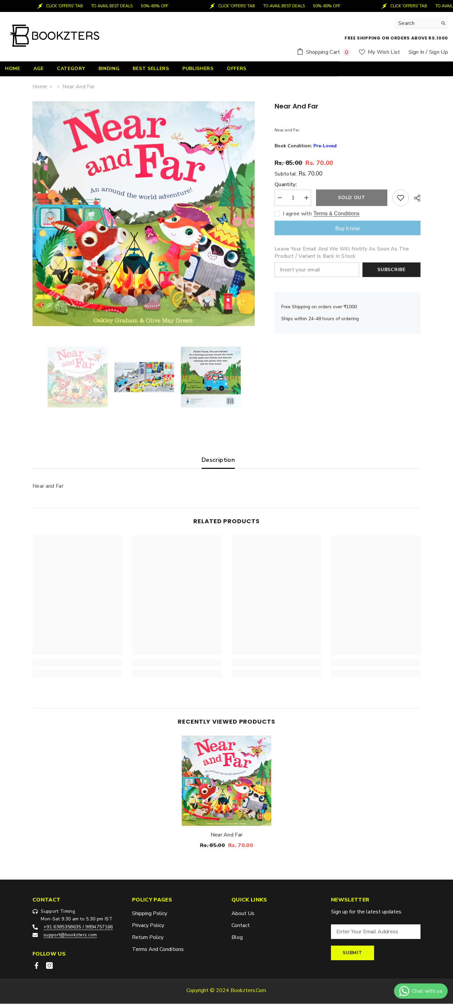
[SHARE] (415, 198)
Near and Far (227, 834)
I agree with (297, 213)
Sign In (416, 52)
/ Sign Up (437, 52)
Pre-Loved (325, 146)
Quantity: (286, 184)
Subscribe (391, 269)
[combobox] (416, 23)
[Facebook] (36, 965)
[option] (143, 213)
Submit (352, 953)
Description (218, 460)
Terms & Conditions (336, 213)
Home (39, 86)
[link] (77, 663)
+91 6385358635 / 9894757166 (78, 927)
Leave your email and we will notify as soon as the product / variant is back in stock (342, 252)
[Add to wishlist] (400, 197)
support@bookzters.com (70, 935)
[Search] (421, 23)
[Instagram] (49, 965)
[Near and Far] (226, 781)
